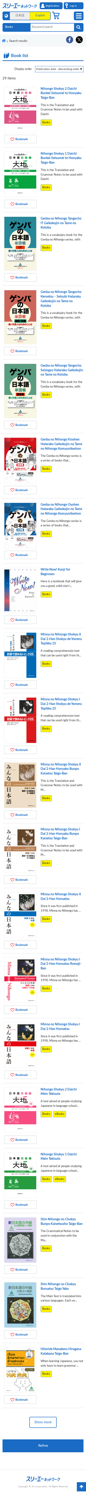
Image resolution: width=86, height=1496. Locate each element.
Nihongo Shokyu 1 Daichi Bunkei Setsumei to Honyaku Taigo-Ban (61, 158)
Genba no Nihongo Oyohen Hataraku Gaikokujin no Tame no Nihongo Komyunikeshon (61, 509)
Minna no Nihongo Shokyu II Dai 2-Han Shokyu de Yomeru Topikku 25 (61, 639)
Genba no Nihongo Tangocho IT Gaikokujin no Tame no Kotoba (61, 223)
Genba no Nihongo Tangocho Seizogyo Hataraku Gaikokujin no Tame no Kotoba (62, 370)
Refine (43, 1445)
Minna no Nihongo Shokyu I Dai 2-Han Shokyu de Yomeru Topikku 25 (61, 704)
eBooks (59, 1114)
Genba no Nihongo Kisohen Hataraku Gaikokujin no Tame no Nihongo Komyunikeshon (61, 444)
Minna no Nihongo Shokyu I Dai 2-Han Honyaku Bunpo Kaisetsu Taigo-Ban (60, 834)
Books (46, 122)
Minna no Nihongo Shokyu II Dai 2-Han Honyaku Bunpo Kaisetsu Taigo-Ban (61, 769)
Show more (43, 1422)
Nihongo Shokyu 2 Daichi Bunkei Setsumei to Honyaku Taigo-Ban (61, 93)
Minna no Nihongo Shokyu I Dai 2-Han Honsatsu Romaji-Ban (61, 964)
